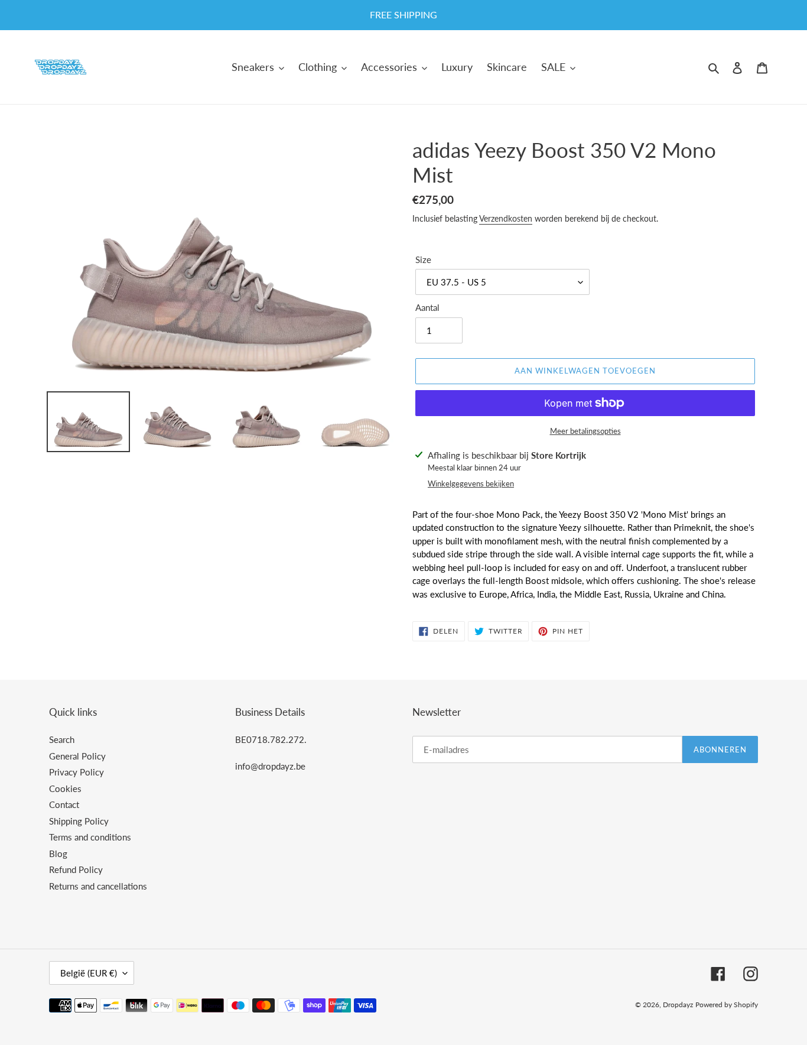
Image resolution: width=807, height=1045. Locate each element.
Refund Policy (76, 869)
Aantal (427, 307)
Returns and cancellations (98, 886)
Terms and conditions (90, 837)
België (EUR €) (88, 973)
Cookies (65, 788)
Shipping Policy (79, 821)
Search (61, 739)
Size (423, 259)
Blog (58, 853)
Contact (64, 804)
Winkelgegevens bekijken (471, 483)
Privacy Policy (76, 772)
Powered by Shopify (726, 1004)
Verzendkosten (505, 218)
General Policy (77, 756)
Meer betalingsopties (585, 431)
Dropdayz (678, 1004)
